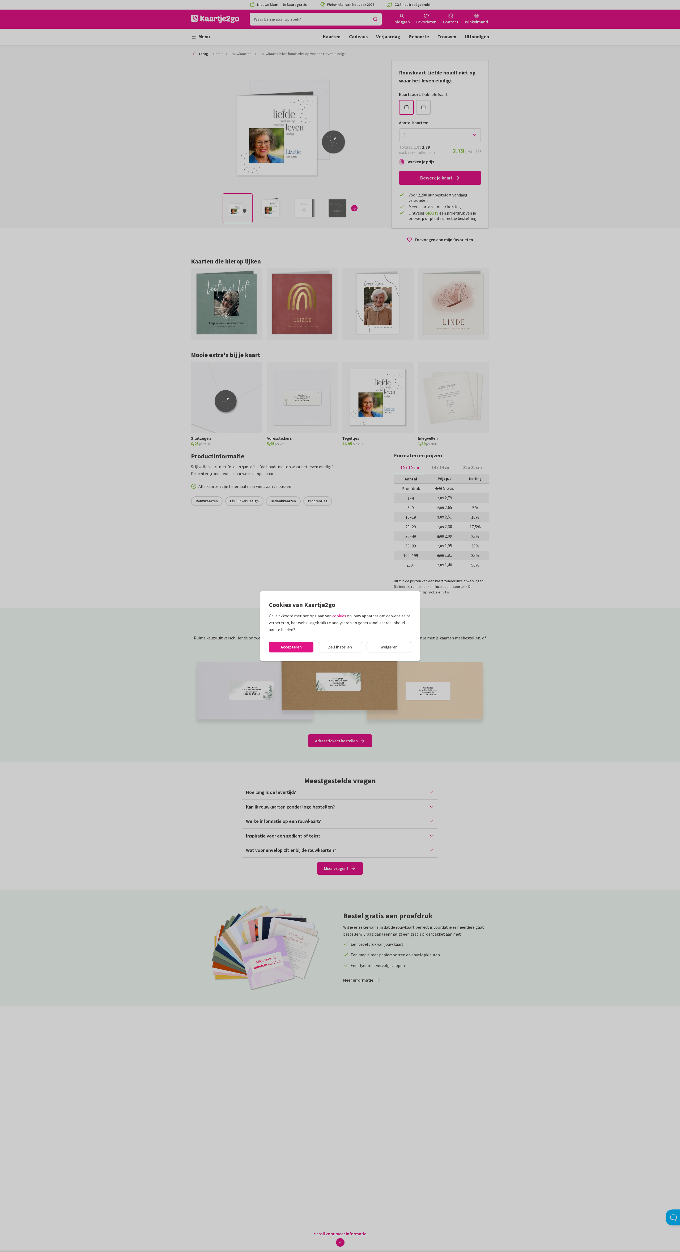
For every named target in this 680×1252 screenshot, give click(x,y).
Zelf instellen (340, 647)
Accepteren (291, 647)
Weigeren (389, 647)
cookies (339, 615)
